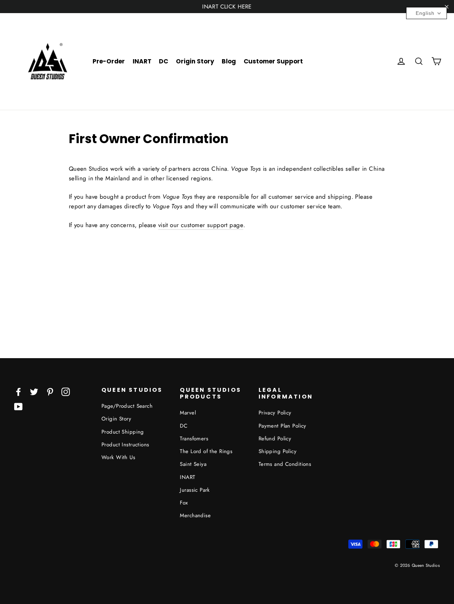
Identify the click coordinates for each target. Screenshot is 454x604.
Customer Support (273, 61)
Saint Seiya (193, 464)
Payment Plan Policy (282, 426)
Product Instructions (125, 444)
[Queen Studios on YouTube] (18, 406)
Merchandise (195, 515)
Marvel (188, 413)
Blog (229, 61)
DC (163, 61)
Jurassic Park (195, 490)
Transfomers (194, 438)
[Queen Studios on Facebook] (18, 391)
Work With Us (118, 457)
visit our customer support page (200, 225)
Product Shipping (122, 432)
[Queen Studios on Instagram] (65, 391)
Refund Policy (275, 438)
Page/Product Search (127, 406)
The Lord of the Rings (206, 451)
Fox (184, 503)
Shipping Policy (278, 451)
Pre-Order (109, 61)
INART (142, 61)
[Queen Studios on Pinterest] (50, 391)
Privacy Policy (275, 413)
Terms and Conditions (285, 464)
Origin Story (195, 61)
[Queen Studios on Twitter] (34, 391)
